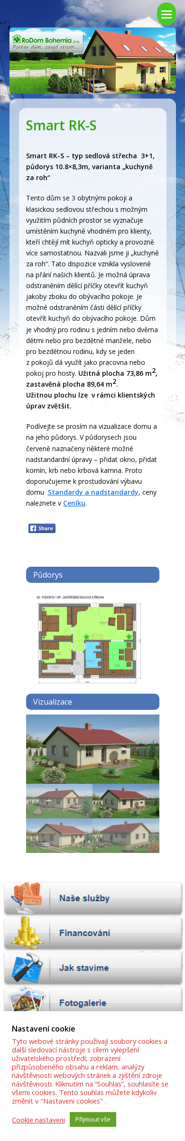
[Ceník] (92, 933)
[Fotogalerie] (92, 1003)
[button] (34, 756)
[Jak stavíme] (92, 968)
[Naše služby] (92, 898)
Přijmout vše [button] (93, 1119)
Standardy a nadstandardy (93, 492)
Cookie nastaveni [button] (38, 1119)
